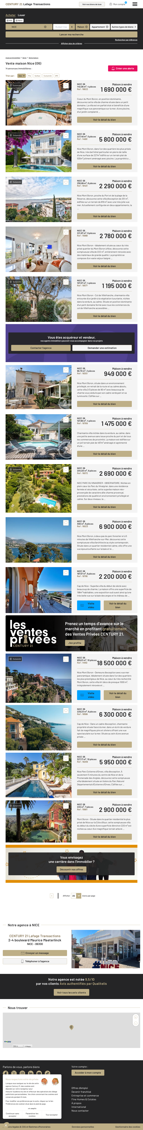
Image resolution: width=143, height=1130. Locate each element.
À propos (76, 1103)
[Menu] (135, 4)
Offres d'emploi (80, 1087)
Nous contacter (80, 1110)
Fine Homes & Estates (84, 1099)
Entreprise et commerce (85, 1095)
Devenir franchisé (81, 1091)
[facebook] (5, 1073)
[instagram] (22, 1073)
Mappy (28, 1046)
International (79, 1106)
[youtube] (39, 1073)
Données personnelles (83, 1126)
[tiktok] (47, 1073)
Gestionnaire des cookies (127, 1126)
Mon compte (119, 4)
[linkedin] (31, 1073)
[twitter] (14, 1073)
